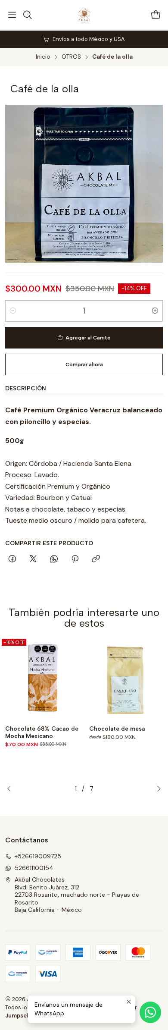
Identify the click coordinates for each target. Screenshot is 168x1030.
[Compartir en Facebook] (12, 559)
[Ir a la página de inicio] (84, 15)
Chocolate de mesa (117, 728)
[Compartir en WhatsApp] (54, 559)
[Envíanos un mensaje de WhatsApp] (150, 1012)
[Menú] (12, 15)
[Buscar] (27, 15)
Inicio (43, 57)
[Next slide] (156, 789)
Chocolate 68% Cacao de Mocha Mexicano (41, 732)
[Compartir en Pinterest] (75, 559)
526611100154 (34, 868)
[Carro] (156, 15)
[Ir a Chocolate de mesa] (126, 679)
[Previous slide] (11, 789)
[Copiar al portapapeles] (96, 559)
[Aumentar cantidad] (155, 311)
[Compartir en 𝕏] (33, 559)
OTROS (71, 57)
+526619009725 (38, 856)
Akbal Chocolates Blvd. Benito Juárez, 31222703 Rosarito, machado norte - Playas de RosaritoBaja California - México (77, 895)
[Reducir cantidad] (13, 311)
